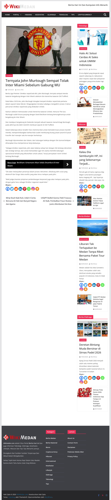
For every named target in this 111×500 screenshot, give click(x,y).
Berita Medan (84, 239)
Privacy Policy (73, 456)
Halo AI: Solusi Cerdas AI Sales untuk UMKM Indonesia (88, 59)
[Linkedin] (20, 189)
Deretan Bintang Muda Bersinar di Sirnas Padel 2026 (90, 348)
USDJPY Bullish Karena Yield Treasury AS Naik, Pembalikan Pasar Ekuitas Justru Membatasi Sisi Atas (56, 201)
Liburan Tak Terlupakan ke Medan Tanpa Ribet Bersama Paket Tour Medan (91, 251)
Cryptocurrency (85, 15)
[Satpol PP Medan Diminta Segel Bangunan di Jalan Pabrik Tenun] (84, 303)
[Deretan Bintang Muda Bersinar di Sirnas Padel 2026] (92, 329)
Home (7, 15)
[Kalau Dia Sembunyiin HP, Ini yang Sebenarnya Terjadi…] (92, 136)
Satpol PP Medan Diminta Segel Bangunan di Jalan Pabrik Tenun (99, 301)
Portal (16, 15)
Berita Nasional (51, 443)
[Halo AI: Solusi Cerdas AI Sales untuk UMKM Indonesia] (92, 37)
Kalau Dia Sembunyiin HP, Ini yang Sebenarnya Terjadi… (90, 157)
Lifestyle (49, 470)
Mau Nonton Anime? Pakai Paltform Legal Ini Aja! (98, 201)
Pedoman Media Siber (76, 452)
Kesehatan (39, 15)
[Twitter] (12, 189)
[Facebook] (8, 189)
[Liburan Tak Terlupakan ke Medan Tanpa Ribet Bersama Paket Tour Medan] (92, 228)
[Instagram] (33, 189)
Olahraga (51, 15)
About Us (71, 438)
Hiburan (28, 15)
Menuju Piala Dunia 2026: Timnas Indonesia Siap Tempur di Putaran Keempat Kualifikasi (98, 398)
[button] (20, 14)
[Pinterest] (24, 189)
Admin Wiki (20, 90)
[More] (37, 189)
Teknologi (63, 15)
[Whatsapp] (29, 189)
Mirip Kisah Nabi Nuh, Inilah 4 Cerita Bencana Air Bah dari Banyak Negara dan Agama (21, 201)
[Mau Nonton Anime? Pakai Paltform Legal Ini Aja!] (84, 203)
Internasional (51, 461)
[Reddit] (16, 189)
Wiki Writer (94, 69)
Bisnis (48, 447)
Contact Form (73, 443)
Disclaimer (71, 447)
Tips (72, 15)
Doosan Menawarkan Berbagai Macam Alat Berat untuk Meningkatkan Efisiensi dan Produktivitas (99, 106)
